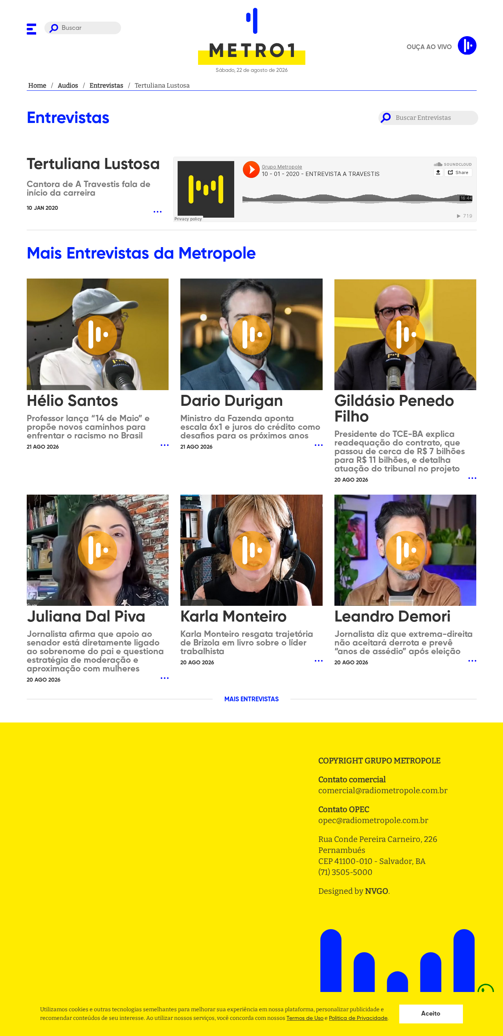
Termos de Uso (304, 1018)
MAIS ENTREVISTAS (251, 700)
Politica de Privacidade (358, 1018)
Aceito (431, 1014)
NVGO (376, 891)
